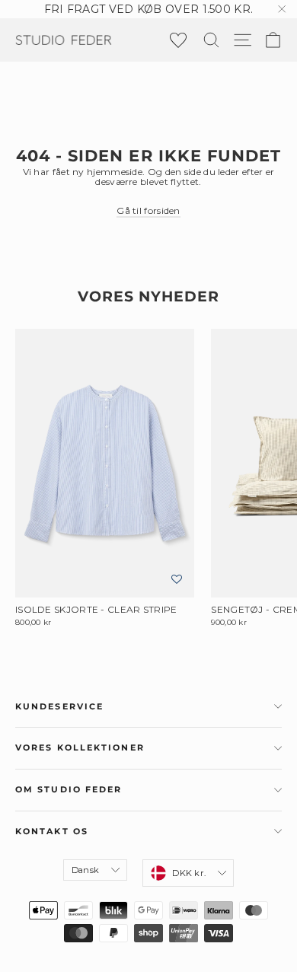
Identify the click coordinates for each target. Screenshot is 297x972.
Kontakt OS (51, 832)
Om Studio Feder (69, 790)
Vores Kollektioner (80, 748)
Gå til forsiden (148, 210)
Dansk (85, 870)
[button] (176, 579)
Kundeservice (59, 707)
